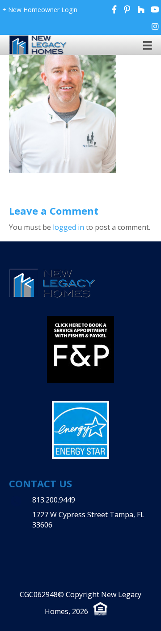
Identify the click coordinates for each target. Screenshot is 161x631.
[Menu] (148, 45)
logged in (68, 227)
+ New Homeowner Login (39, 9)
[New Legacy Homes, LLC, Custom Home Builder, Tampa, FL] (64, 534)
